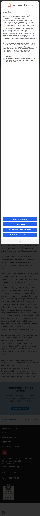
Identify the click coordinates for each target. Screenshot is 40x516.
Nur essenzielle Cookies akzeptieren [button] (20, 229)
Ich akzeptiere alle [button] (20, 224)
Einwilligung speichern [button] (20, 219)
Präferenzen (14, 241)
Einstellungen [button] (30, 35)
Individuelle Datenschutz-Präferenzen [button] (20, 235)
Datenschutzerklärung (8, 32)
